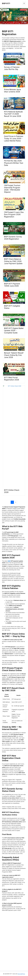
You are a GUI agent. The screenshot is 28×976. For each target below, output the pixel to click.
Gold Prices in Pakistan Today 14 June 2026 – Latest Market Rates (13, 138)
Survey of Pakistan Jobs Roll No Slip (12, 68)
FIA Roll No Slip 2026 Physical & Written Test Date (13, 163)
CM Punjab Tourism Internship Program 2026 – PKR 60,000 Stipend (12, 188)
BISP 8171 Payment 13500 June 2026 (12, 285)
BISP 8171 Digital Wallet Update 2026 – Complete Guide (14, 330)
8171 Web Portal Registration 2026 (11, 378)
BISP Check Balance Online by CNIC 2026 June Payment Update (13, 261)
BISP (9, 561)
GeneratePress (21, 973)
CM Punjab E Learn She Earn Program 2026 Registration (14, 214)
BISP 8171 (6, 3)
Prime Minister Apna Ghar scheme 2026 (12, 90)
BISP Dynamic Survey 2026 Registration (13, 238)
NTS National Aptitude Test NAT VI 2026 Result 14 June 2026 (13, 114)
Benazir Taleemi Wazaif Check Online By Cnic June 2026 (13, 355)
